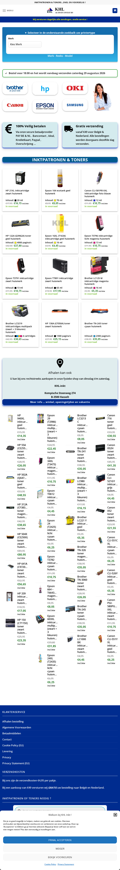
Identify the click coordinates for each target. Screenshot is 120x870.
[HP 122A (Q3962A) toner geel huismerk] (20, 223)
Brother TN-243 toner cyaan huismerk (96, 325)
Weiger (60, 848)
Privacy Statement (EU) (16, 763)
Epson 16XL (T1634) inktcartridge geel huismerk (60, 237)
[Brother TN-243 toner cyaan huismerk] (99, 311)
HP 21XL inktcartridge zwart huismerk (17, 192)
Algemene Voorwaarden (16, 727)
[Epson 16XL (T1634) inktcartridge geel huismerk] (60, 223)
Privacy (6, 757)
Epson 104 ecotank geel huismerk (57, 192)
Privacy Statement (66, 864)
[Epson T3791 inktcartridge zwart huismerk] (20, 266)
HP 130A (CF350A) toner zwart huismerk (57, 325)
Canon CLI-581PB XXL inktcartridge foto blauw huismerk (98, 193)
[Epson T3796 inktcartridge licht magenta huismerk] (99, 223)
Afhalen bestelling (13, 721)
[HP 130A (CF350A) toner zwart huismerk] (60, 311)
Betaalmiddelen (11, 733)
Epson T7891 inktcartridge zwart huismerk (59, 280)
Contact (7, 739)
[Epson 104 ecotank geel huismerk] (60, 178)
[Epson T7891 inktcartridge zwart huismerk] (60, 266)
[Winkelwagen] (115, 10)
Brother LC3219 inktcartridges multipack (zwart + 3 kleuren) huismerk (19, 328)
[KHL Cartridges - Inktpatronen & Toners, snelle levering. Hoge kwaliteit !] (60, 10)
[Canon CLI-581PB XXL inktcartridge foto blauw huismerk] (99, 178)
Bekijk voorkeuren (60, 857)
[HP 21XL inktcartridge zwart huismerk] (20, 178)
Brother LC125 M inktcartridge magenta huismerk (96, 281)
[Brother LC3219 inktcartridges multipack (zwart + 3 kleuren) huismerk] (20, 311)
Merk (11, 38)
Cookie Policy (50, 864)
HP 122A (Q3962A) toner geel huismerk (18, 237)
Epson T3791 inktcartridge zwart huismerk (20, 280)
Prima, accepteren (60, 840)
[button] (115, 814)
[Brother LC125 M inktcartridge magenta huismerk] (99, 266)
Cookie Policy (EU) (13, 745)
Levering (7, 751)
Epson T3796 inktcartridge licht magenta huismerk (98, 237)
